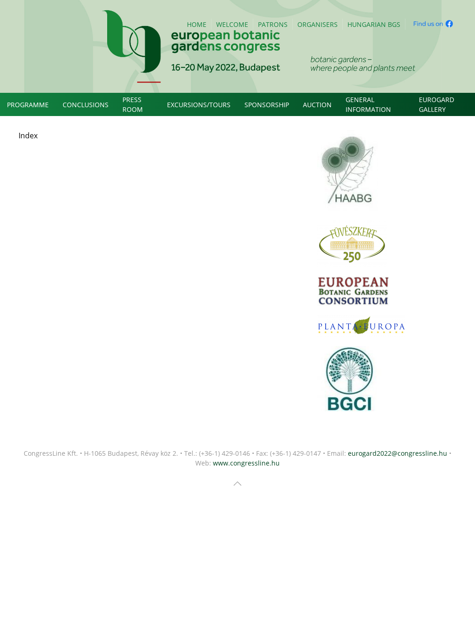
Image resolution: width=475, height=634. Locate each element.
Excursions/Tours (199, 104)
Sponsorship (266, 104)
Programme (28, 104)
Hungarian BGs (373, 24)
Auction (317, 104)
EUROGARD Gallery (436, 104)
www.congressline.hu (246, 463)
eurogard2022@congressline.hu (397, 453)
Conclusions (86, 104)
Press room (132, 104)
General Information (368, 104)
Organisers (317, 24)
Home (196, 24)
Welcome (232, 24)
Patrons (273, 24)
